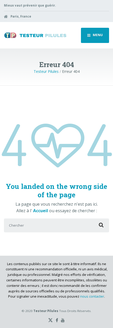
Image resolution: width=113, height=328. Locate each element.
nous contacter (92, 296)
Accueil (41, 211)
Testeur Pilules (46, 71)
